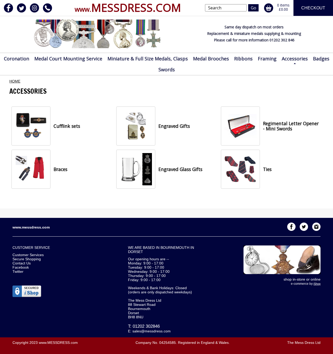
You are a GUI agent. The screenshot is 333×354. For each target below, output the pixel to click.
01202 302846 (146, 326)
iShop (317, 283)
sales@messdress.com (151, 331)
